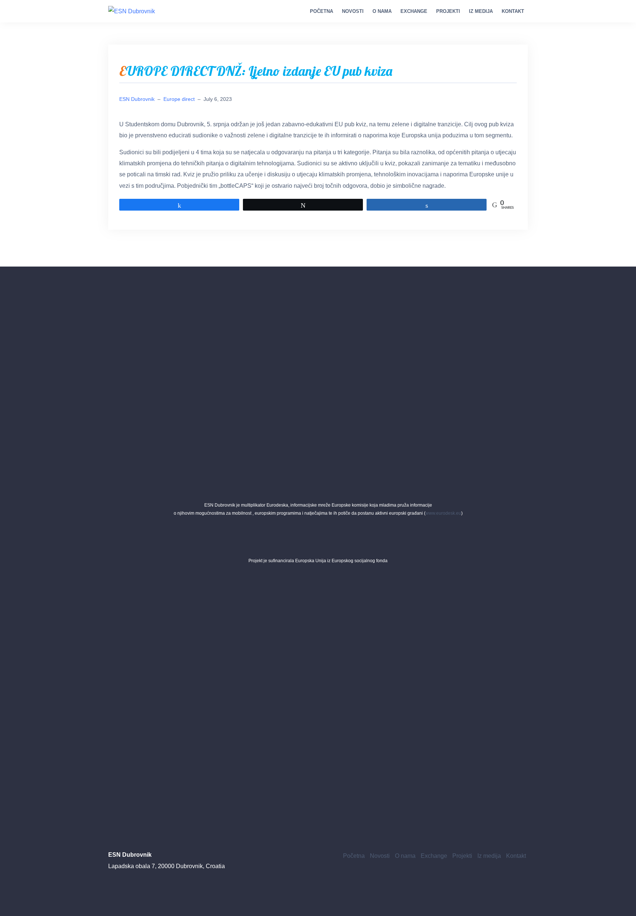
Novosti (353, 11)
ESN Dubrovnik (137, 99)
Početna (321, 11)
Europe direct (179, 99)
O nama (382, 11)
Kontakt (513, 11)
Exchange (413, 11)
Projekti (448, 11)
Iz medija (481, 11)
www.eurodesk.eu (443, 513)
